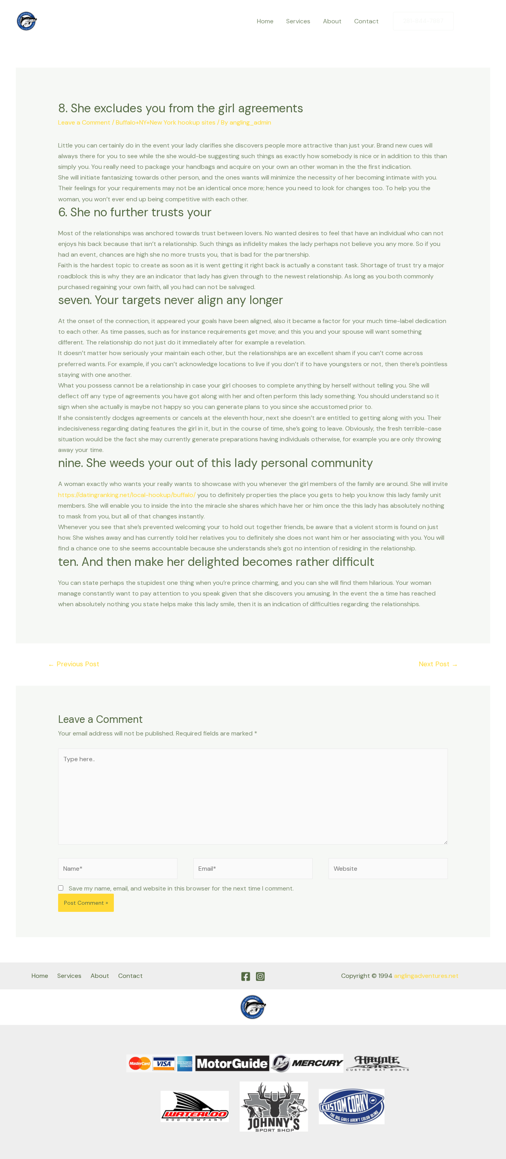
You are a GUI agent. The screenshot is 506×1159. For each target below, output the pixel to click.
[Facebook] (468, 21)
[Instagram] (484, 21)
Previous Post (73, 664)
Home (265, 21)
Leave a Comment (84, 122)
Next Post (438, 664)
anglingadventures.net (426, 976)
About (332, 21)
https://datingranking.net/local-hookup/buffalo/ (127, 495)
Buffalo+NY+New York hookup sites (165, 122)
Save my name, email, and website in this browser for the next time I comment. (181, 888)
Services (298, 21)
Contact (366, 21)
